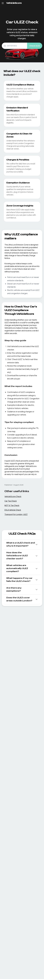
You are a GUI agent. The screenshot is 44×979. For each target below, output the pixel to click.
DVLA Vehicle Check (13, 510)
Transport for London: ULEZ (16, 514)
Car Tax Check (11, 501)
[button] (22, 544)
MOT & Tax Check (12, 505)
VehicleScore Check (13, 496)
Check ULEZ (34, 46)
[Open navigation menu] (2, 3)
